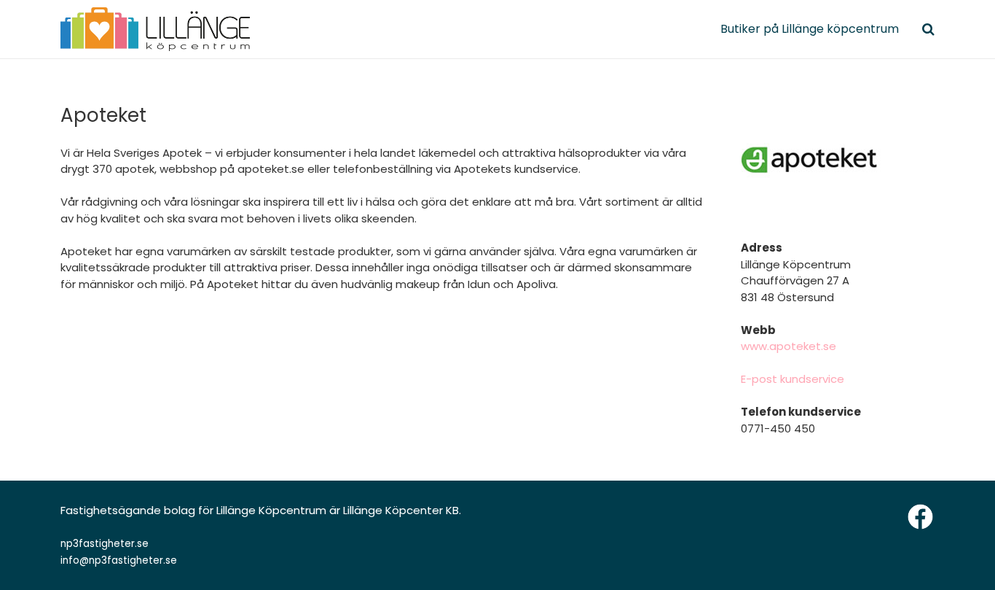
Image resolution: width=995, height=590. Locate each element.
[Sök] (928, 29)
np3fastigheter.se (104, 544)
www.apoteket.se (788, 346)
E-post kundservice (792, 379)
